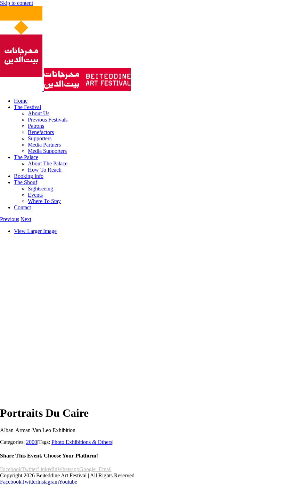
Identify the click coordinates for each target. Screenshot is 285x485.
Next (26, 219)
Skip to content (16, 3)
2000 (31, 442)
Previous (9, 219)
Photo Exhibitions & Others (81, 442)
